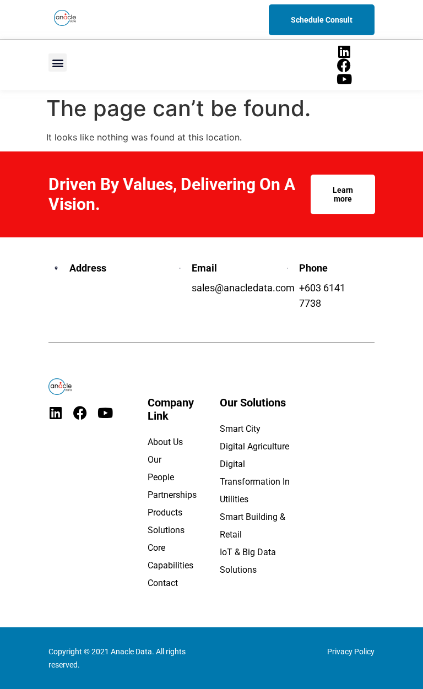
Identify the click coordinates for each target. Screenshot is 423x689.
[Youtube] (344, 79)
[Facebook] (344, 65)
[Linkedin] (344, 51)
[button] (57, 62)
